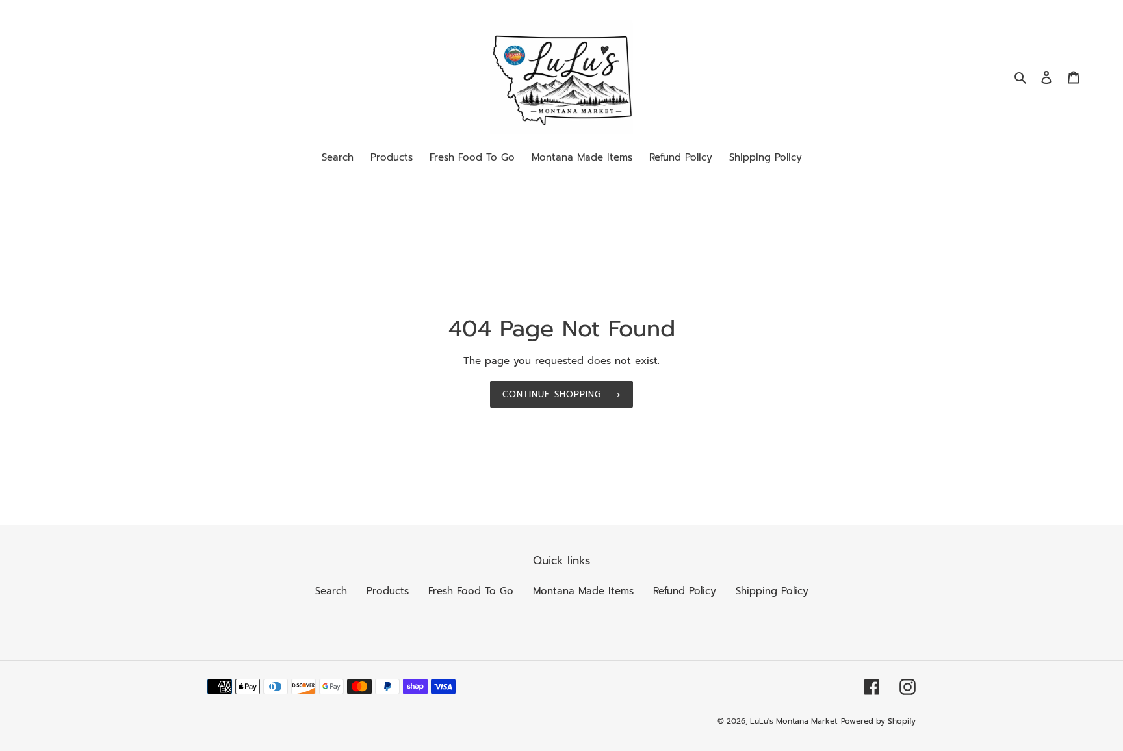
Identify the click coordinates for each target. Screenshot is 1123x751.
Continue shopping (551, 394)
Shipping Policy (772, 591)
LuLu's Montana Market (793, 721)
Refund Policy (684, 591)
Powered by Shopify (878, 721)
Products (388, 591)
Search (331, 591)
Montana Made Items (583, 591)
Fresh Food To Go (470, 591)
